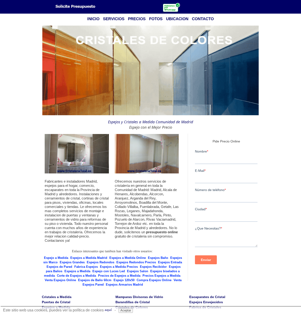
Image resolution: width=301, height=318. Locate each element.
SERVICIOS (113, 19)
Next (256, 71)
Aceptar (125, 310)
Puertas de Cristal (56, 302)
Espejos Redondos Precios (136, 262)
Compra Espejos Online (154, 280)
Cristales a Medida (56, 297)
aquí (108, 310)
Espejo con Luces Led (108, 271)
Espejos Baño (158, 258)
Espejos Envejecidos (206, 302)
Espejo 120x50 (124, 280)
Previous (44, 71)
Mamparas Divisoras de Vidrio (139, 297)
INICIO (93, 19)
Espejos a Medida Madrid (88, 258)
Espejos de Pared (59, 266)
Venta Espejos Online (60, 280)
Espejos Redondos (100, 262)
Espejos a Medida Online (127, 258)
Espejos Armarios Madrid (124, 284)
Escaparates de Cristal (207, 297)
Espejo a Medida (56, 258)
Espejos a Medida (77, 271)
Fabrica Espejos (86, 266)
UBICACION (177, 19)
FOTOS (155, 19)
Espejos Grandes (72, 262)
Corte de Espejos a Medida (76, 275)
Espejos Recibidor (153, 266)
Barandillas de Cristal (132, 302)
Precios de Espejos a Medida (119, 275)
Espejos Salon (137, 271)
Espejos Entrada (170, 262)
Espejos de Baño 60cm (94, 280)
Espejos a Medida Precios (119, 266)
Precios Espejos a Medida (161, 275)
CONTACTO (203, 19)
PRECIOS (137, 19)
